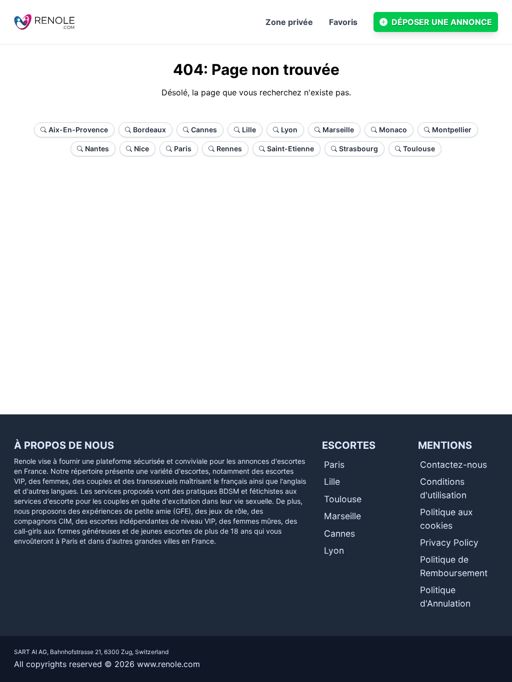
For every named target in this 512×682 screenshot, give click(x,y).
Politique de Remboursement (454, 566)
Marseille (342, 516)
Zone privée (289, 22)
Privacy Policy (449, 542)
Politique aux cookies (446, 518)
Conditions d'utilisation (443, 488)
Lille (332, 481)
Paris (334, 464)
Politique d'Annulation (445, 596)
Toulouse (343, 499)
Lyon (334, 550)
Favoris (343, 22)
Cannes (339, 533)
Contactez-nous (453, 464)
